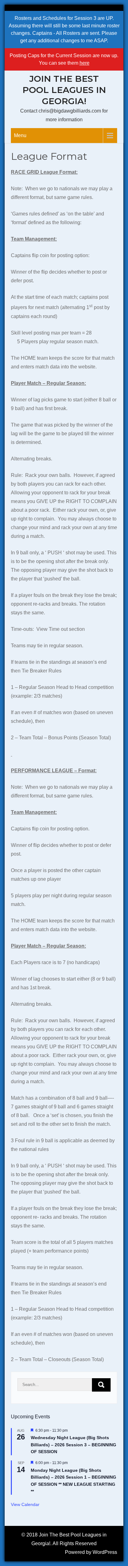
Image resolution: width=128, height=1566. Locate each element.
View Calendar (25, 1504)
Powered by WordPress (91, 1552)
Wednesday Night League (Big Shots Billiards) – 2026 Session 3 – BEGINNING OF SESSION (73, 1444)
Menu (20, 135)
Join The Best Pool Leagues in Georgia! (64, 89)
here (84, 63)
